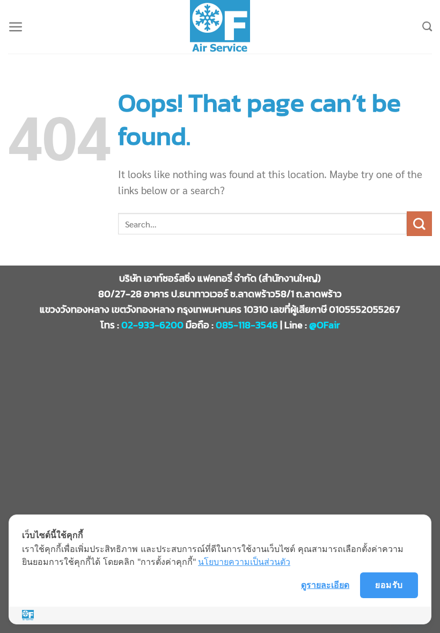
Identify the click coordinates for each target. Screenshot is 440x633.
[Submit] (419, 223)
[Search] (427, 27)
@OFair (324, 325)
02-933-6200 (152, 325)
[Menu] (16, 27)
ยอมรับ (388, 584)
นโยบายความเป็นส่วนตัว (244, 561)
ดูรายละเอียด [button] (325, 584)
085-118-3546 (247, 325)
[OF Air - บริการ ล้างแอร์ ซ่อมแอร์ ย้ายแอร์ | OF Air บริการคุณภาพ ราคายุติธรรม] (220, 27)
